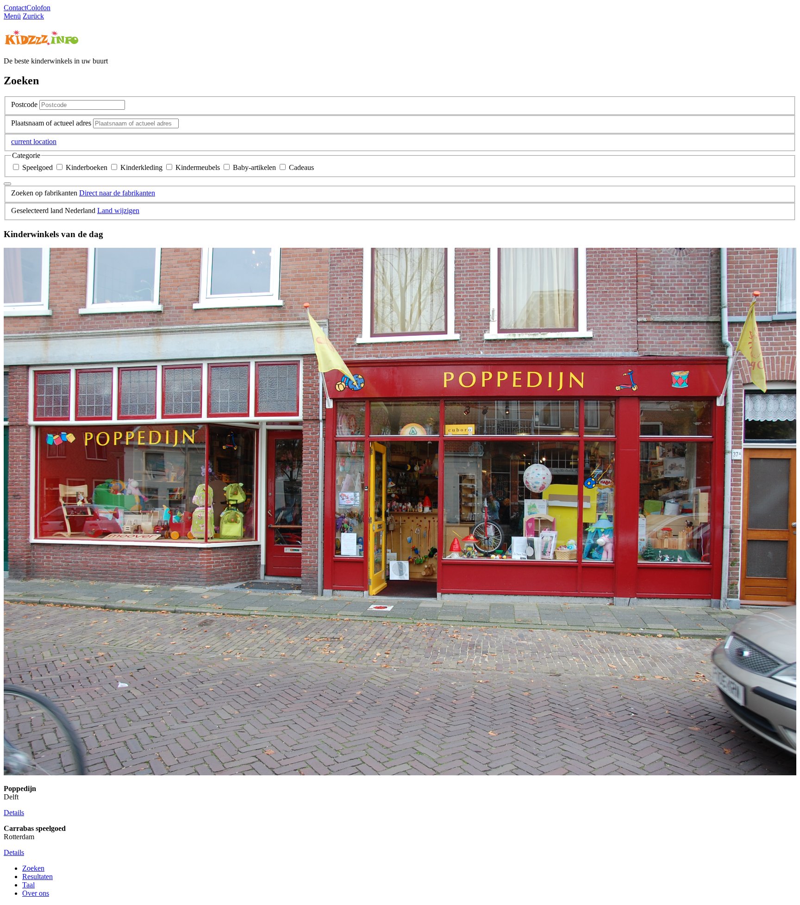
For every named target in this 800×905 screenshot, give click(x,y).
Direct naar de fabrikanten (117, 193)
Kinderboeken (86, 167)
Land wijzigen (118, 210)
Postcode (24, 104)
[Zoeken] (7, 183)
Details (14, 813)
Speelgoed (37, 167)
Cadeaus (300, 167)
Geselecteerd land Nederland (53, 210)
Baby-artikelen (254, 167)
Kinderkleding (141, 167)
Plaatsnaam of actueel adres (51, 123)
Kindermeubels (198, 167)
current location (33, 141)
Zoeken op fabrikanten (44, 193)
